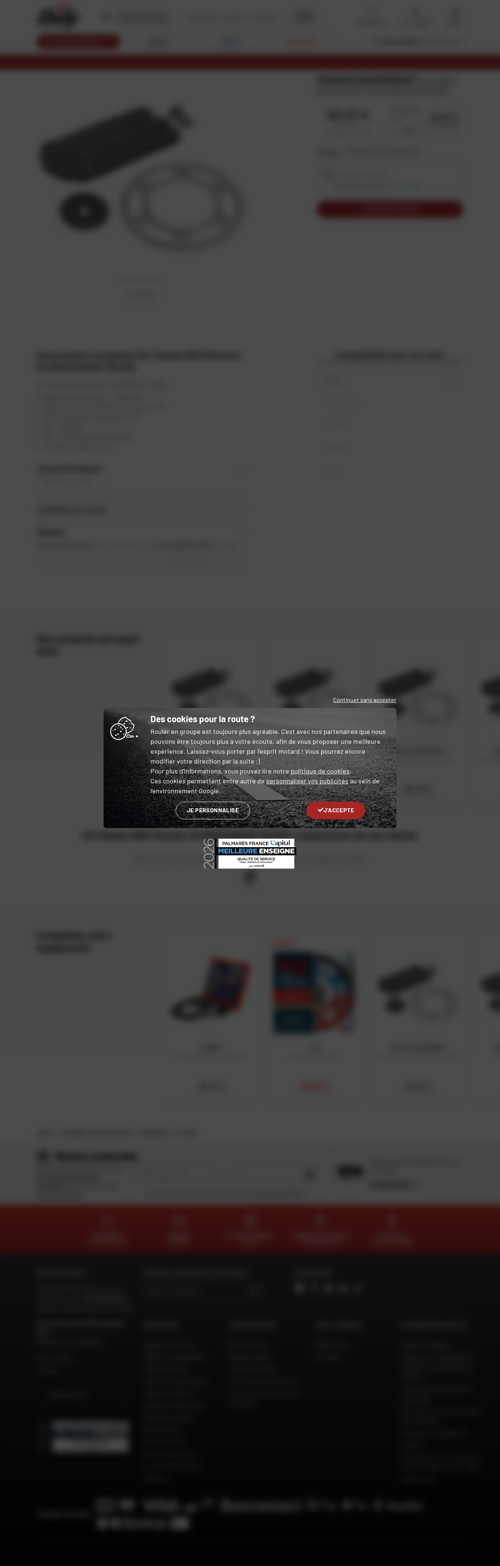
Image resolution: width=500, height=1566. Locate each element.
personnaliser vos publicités (307, 781)
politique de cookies (320, 771)
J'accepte (339, 809)
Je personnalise (213, 809)
